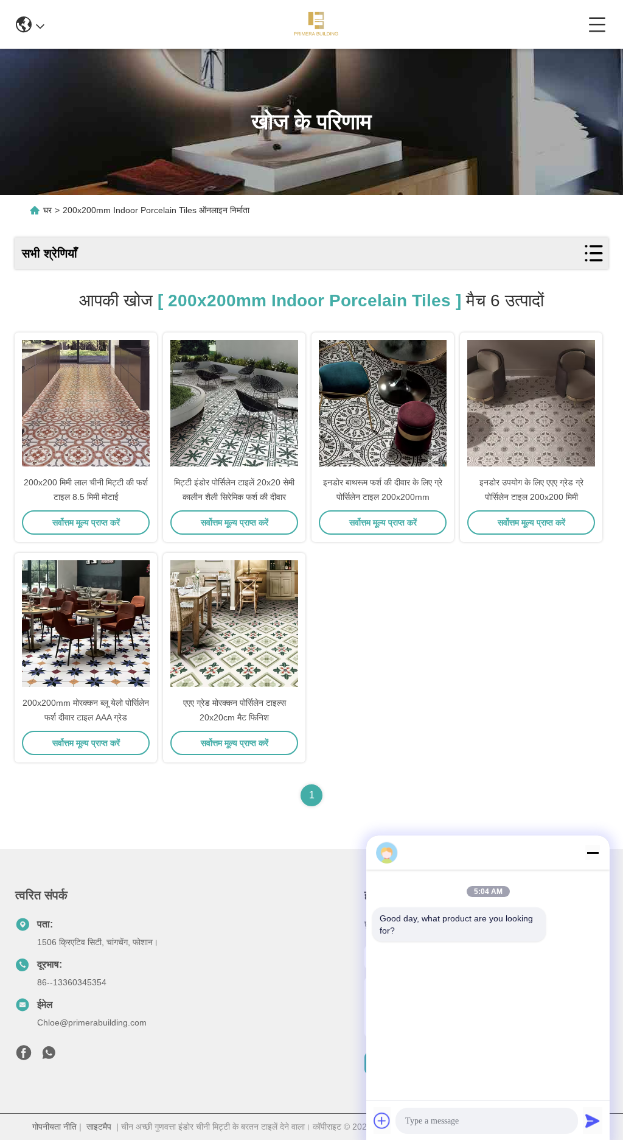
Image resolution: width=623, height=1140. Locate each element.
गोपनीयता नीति (54, 1126)
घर (47, 210)
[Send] (592, 1120)
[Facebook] (23, 1056)
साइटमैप (98, 1126)
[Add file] (382, 1120)
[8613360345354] (48, 1056)
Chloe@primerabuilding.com (92, 1022)
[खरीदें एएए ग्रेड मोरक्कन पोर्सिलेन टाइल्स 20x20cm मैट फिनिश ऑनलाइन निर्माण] (234, 623)
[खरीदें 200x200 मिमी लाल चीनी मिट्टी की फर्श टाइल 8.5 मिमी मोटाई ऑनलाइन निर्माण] (86, 403)
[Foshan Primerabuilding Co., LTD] (316, 24)
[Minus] (592, 852)
